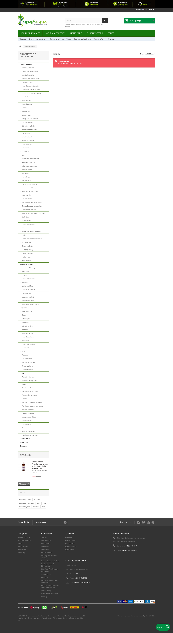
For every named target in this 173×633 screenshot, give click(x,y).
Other (111, 33)
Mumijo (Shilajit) (27, 250)
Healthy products (30, 33)
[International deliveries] (86, 4)
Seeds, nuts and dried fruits (31, 93)
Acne (23, 351)
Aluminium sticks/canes (29, 391)
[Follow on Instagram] (138, 522)
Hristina (31, 503)
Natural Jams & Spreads (30, 86)
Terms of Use (46, 574)
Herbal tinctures (27, 253)
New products (46, 540)
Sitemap (44, 597)
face (29, 500)
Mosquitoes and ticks (28, 417)
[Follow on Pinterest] (153, 522)
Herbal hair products (28, 344)
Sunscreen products (28, 290)
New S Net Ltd (150, 616)
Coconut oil (25, 148)
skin (43, 507)
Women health (26, 170)
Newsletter (24, 522)
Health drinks (26, 97)
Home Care (76, 33)
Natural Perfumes (27, 301)
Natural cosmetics (55, 33)
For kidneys (25, 177)
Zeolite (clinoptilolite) (28, 224)
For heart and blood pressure (31, 188)
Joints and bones (27, 366)
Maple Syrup (25, 115)
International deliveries (82, 39)
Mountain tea (26, 242)
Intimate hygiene (27, 326)
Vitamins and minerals (29, 166)
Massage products (27, 297)
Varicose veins (26, 359)
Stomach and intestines (29, 191)
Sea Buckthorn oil (27, 140)
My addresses (70, 543)
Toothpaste (25, 322)
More (23, 155)
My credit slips (70, 540)
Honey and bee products (29, 119)
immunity (22, 500)
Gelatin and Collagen (28, 210)
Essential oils (26, 293)
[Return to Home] (20, 46)
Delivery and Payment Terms (60, 39)
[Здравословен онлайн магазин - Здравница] (39, 20)
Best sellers (45, 543)
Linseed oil (25, 151)
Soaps (23, 315)
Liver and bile (26, 195)
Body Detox (25, 217)
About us (22, 39)
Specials (25, 455)
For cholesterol (26, 199)
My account (70, 533)
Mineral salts (26, 220)
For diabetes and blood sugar (31, 202)
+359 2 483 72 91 (131, 546)
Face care (25, 271)
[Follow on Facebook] (134, 522)
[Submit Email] (65, 522)
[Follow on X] (143, 522)
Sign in (151, 9)
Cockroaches (26, 424)
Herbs (23, 235)
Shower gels (25, 319)
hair (44, 503)
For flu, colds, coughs (29, 184)
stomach (36, 507)
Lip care (24, 275)
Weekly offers (99, 39)
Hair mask (25, 340)
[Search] (105, 20)
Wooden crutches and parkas (31, 402)
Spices (24, 108)
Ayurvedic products (28, 162)
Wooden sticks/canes (29, 388)
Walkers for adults (27, 410)
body (38, 503)
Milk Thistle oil (26, 137)
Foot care (24, 282)
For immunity (26, 180)
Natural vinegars (27, 104)
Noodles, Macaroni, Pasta (30, 79)
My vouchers (69, 549)
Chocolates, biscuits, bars (30, 89)
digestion (22, 503)
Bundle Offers (95, 33)
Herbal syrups (26, 257)
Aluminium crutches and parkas (32, 406)
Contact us (45, 549)
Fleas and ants (26, 420)
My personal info (71, 546)
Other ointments (27, 370)
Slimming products (28, 126)
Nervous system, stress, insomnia (33, 213)
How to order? (46, 553)
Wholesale (111, 39)
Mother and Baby (27, 286)
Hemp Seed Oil (26, 144)
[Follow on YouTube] (148, 522)
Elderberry (24, 446)
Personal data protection (50, 561)
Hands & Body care (28, 279)
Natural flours (26, 100)
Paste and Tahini (27, 82)
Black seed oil (26, 133)
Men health (25, 173)
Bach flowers (26, 261)
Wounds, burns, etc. (28, 362)
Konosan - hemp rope (28, 380)
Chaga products (27, 246)
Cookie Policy (46, 591)
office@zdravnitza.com (129, 550)
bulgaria (37, 500)
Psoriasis (24, 355)
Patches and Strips (28, 431)
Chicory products (27, 122)
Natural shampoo (27, 333)
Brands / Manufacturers (37, 39)
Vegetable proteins (27, 75)
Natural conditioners (28, 337)
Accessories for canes (29, 395)
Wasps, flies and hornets (30, 428)
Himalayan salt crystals (29, 435)
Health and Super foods (29, 71)
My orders (68, 537)
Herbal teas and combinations (31, 239)
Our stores (45, 546)
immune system (24, 507)
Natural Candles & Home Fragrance (29, 306)
